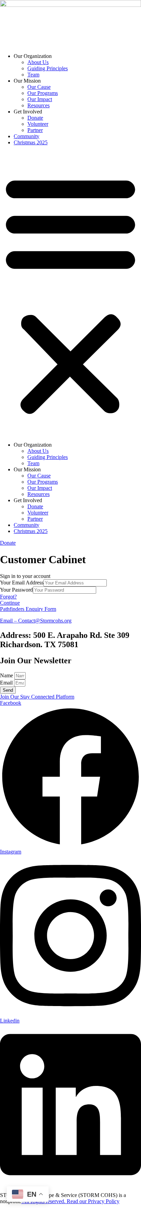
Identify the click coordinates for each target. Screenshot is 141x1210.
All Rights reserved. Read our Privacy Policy (70, 1201)
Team (33, 74)
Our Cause (39, 87)
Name (7, 675)
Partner (35, 130)
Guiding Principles (47, 68)
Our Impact (39, 99)
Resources (38, 105)
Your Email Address (21, 582)
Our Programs (42, 93)
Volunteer (37, 124)
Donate (35, 118)
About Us (38, 62)
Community (26, 136)
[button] (70, 293)
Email (7, 683)
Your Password (16, 590)
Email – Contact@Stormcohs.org (36, 621)
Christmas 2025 (31, 142)
